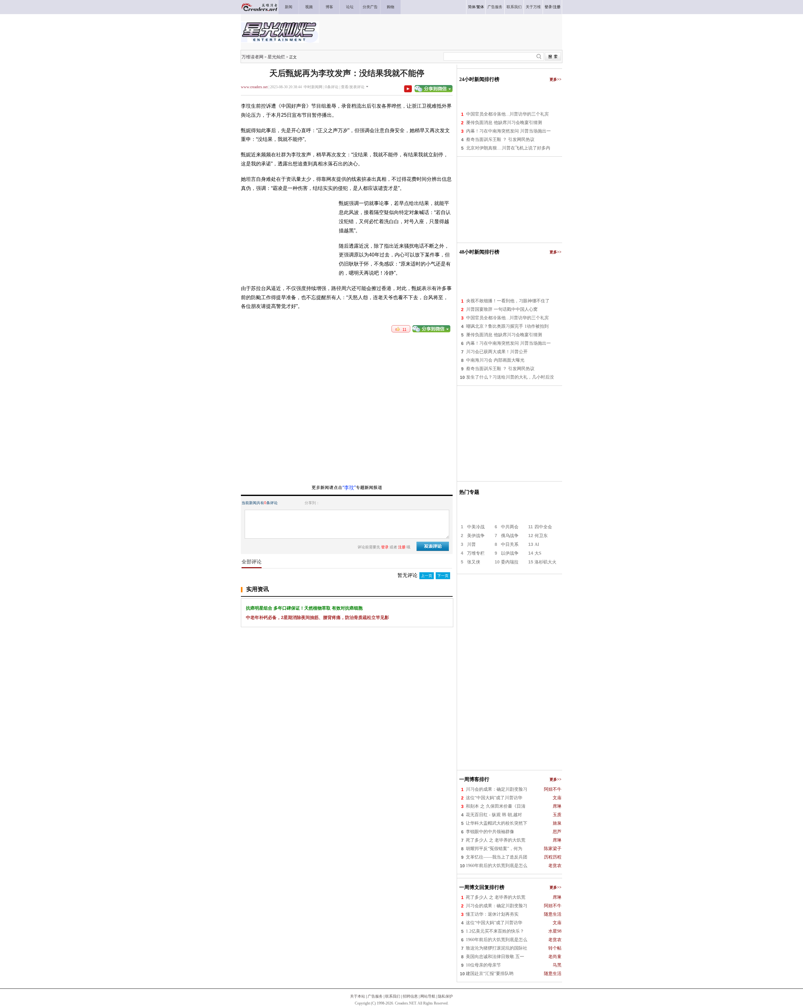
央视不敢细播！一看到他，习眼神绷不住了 (508, 301)
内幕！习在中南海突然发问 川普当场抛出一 (508, 131)
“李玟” (349, 487)
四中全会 (543, 527)
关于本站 (357, 996)
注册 (557, 7)
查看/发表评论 (352, 87)
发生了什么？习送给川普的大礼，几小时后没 (510, 377)
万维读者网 (252, 56)
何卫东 (541, 535)
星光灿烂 (276, 56)
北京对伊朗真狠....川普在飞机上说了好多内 (508, 148)
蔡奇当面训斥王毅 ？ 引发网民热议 (500, 139)
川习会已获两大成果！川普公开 (497, 351)
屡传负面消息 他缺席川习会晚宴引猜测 (504, 122)
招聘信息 (410, 996)
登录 (548, 7)
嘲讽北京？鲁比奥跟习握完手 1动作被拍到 (507, 326)
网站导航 (427, 996)
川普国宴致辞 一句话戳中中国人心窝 (502, 309)
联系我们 (392, 996)
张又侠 (473, 562)
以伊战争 (509, 553)
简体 (472, 7)
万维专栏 (476, 553)
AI (536, 544)
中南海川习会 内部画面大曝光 (495, 360)
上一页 (426, 576)
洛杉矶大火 (545, 562)
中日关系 (509, 544)
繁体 (480, 7)
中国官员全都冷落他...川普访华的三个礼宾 (507, 114)
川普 (471, 544)
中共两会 (509, 527)
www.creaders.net (254, 87)
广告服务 (375, 996)
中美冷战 (476, 527)
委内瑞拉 (509, 562)
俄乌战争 (509, 535)
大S (537, 553)
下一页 (443, 576)
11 (403, 329)
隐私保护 (445, 996)
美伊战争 (476, 535)
